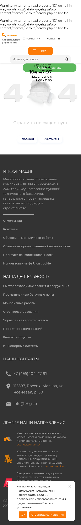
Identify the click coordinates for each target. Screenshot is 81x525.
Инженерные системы (20, 346)
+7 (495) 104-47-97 (31, 373)
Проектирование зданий (22, 329)
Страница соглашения (47, 514)
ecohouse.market (28, 444)
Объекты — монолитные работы (28, 238)
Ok (23, 514)
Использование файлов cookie (27, 263)
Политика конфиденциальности (28, 255)
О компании (31, 38)
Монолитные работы (19, 303)
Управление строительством (25, 320)
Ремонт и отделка (17, 337)
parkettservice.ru (56, 466)
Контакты (53, 38)
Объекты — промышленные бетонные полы (37, 246)
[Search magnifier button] (67, 59)
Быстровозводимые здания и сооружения (36, 286)
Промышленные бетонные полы (28, 294)
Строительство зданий (21, 312)
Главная (27, 139)
